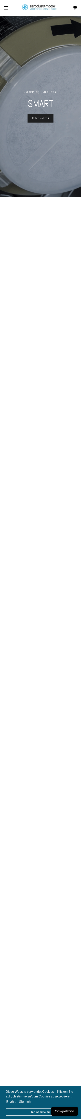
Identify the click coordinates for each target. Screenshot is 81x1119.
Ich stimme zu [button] (40, 1111)
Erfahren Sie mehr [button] (19, 1101)
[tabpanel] (40, 106)
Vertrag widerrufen (64, 1111)
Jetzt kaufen (40, 118)
